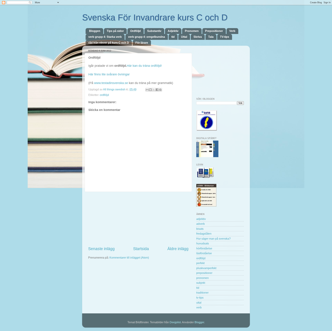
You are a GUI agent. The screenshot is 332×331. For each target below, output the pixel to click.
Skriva (197, 36)
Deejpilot (175, 322)
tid (173, 36)
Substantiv (154, 30)
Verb (232, 30)
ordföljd (104, 94)
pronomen (202, 277)
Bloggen (94, 30)
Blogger (199, 322)
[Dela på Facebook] (157, 89)
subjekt (200, 282)
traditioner (202, 292)
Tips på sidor (115, 30)
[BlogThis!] (150, 89)
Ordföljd (135, 30)
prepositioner (204, 272)
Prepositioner (214, 30)
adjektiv (201, 218)
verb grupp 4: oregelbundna (146, 36)
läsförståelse (204, 253)
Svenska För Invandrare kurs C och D (155, 17)
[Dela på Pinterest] (160, 89)
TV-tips (224, 36)
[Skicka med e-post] (147, 89)
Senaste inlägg (101, 248)
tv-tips (200, 297)
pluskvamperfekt (206, 268)
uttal (198, 302)
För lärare (141, 42)
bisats (200, 228)
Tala (211, 36)
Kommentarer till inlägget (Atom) (129, 257)
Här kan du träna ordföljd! (144, 65)
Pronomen (192, 30)
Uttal (184, 36)
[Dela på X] (153, 89)
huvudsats (202, 243)
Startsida (141, 248)
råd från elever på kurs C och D (108, 42)
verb (199, 307)
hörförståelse (204, 248)
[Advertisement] (138, 219)
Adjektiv (173, 30)
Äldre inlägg (177, 248)
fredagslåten (203, 233)
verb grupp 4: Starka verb (105, 36)
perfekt (200, 263)
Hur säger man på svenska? (213, 238)
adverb (200, 223)
